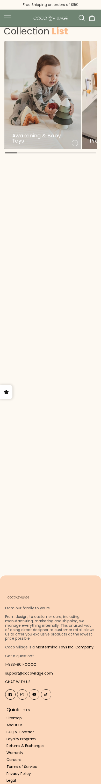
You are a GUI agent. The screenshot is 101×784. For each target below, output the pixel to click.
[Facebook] (10, 694)
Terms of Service (21, 767)
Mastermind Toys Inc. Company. (65, 647)
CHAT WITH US (18, 681)
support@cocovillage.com (29, 673)
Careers (13, 760)
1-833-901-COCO (21, 664)
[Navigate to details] (75, 143)
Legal (11, 780)
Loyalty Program (21, 739)
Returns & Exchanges (25, 746)
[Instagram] (22, 694)
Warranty (14, 753)
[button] (92, 18)
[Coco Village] (50, 18)
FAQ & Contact (20, 732)
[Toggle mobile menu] (15, 18)
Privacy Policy (18, 774)
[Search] (81, 18)
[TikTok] (46, 694)
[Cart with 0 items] (92, 18)
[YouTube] (34, 694)
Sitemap (14, 718)
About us (14, 725)
